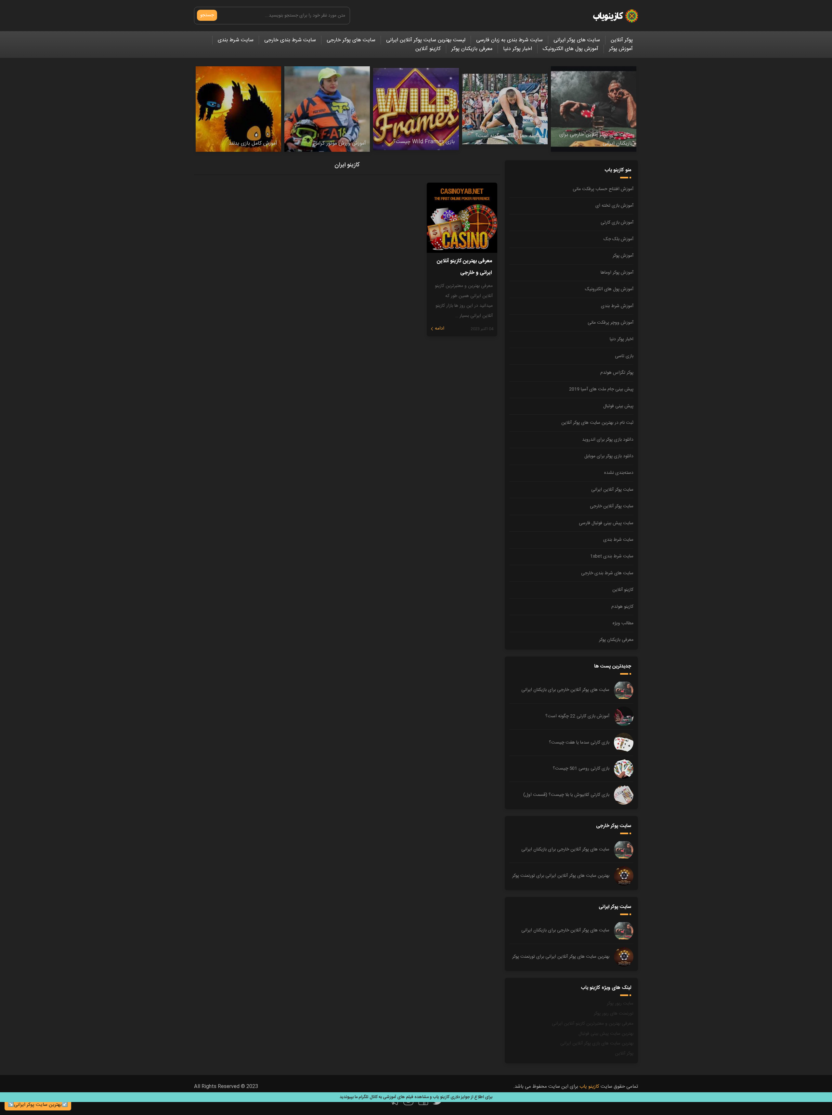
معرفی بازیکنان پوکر (471, 49)
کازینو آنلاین (428, 49)
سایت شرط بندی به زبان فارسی (509, 40)
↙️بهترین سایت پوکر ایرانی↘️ (38, 1105)
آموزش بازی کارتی (617, 223)
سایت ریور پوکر (620, 1003)
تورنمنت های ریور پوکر (613, 1014)
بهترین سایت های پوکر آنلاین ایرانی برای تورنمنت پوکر (560, 876)
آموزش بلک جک (618, 239)
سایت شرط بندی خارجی (290, 40)
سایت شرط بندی (236, 40)
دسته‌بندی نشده (618, 473)
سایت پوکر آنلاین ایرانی (612, 490)
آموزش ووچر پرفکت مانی (610, 323)
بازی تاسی (624, 356)
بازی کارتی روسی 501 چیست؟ (581, 768)
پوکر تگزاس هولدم (616, 373)
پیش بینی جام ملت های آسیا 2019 (601, 389)
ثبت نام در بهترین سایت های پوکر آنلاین (597, 423)
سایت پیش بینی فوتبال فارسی (606, 523)
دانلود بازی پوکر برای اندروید (607, 440)
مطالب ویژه (623, 623)
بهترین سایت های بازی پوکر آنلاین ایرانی (596, 1043)
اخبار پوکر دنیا (517, 49)
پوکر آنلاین (622, 40)
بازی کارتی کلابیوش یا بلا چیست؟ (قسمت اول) (566, 795)
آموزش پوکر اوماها (617, 273)
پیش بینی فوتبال (618, 406)
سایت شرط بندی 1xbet (611, 556)
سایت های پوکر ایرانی (576, 40)
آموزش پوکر (621, 49)
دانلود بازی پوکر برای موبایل (608, 456)
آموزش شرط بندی (617, 306)
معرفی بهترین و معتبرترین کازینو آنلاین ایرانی (592, 1024)
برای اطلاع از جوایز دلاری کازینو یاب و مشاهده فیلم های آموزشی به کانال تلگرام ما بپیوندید (416, 1097)
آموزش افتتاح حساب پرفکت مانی (603, 189)
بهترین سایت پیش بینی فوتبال (605, 1034)
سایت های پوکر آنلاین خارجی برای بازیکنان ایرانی (565, 690)
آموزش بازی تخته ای (614, 206)
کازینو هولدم (622, 607)
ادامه (439, 328)
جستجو (207, 15)
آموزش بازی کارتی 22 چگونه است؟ (577, 716)
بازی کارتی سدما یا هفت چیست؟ (579, 742)
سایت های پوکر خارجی (351, 40)
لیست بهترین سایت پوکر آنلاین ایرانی (425, 40)
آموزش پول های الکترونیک (570, 49)
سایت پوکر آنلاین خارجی (611, 506)
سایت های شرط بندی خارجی (607, 573)
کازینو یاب (589, 1087)
